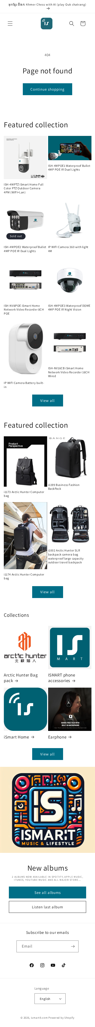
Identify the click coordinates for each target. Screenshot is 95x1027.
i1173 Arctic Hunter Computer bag (24, 494)
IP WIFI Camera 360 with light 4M (68, 249)
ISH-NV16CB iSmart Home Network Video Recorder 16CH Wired (69, 372)
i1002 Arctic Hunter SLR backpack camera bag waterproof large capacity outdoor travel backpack (66, 556)
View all (47, 400)
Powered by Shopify (61, 1017)
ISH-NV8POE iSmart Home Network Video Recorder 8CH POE (24, 309)
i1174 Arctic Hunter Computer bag (24, 576)
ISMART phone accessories (61, 677)
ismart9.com (39, 1017)
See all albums (47, 892)
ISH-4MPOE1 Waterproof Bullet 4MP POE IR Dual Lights (69, 168)
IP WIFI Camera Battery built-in (24, 385)
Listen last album (47, 907)
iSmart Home (16, 737)
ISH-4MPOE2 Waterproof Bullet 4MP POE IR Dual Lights (25, 249)
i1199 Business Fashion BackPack (64, 487)
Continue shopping (47, 89)
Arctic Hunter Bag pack (21, 677)
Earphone (57, 737)
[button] (10, 23)
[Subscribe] (72, 946)
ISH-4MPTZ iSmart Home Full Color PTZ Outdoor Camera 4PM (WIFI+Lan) (24, 188)
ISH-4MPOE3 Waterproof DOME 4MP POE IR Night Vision (69, 308)
